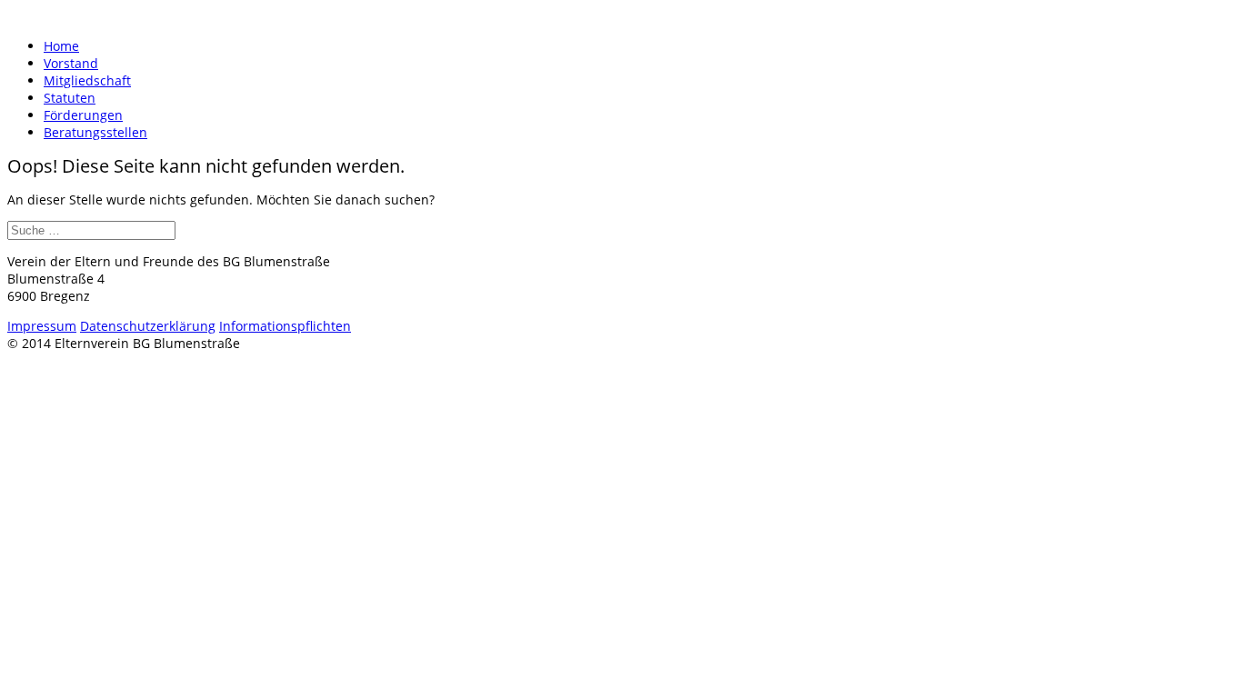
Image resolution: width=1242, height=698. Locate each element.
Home (61, 46)
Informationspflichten (285, 325)
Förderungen (83, 115)
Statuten (69, 97)
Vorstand (71, 63)
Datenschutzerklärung (147, 325)
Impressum (41, 325)
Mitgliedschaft (87, 80)
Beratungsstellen (95, 132)
